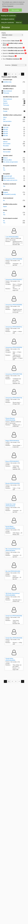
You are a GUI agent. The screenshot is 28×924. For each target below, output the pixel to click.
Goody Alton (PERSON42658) (14, 638)
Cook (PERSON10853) (12, 236)
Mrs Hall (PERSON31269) (13, 571)
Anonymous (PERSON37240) (14, 374)
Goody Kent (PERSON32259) (14, 615)
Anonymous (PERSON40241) (14, 327)
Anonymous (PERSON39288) (14, 259)
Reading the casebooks (8, 15)
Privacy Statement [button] (7, 6)
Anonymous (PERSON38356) (14, 347)
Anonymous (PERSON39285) (14, 304)
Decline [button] (5, 10)
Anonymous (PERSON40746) (14, 397)
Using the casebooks (7, 22)
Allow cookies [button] (15, 10)
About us (18, 22)
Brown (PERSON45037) (12, 461)
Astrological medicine (7, 19)
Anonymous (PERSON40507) (14, 279)
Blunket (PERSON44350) (13, 483)
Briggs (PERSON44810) (12, 440)
